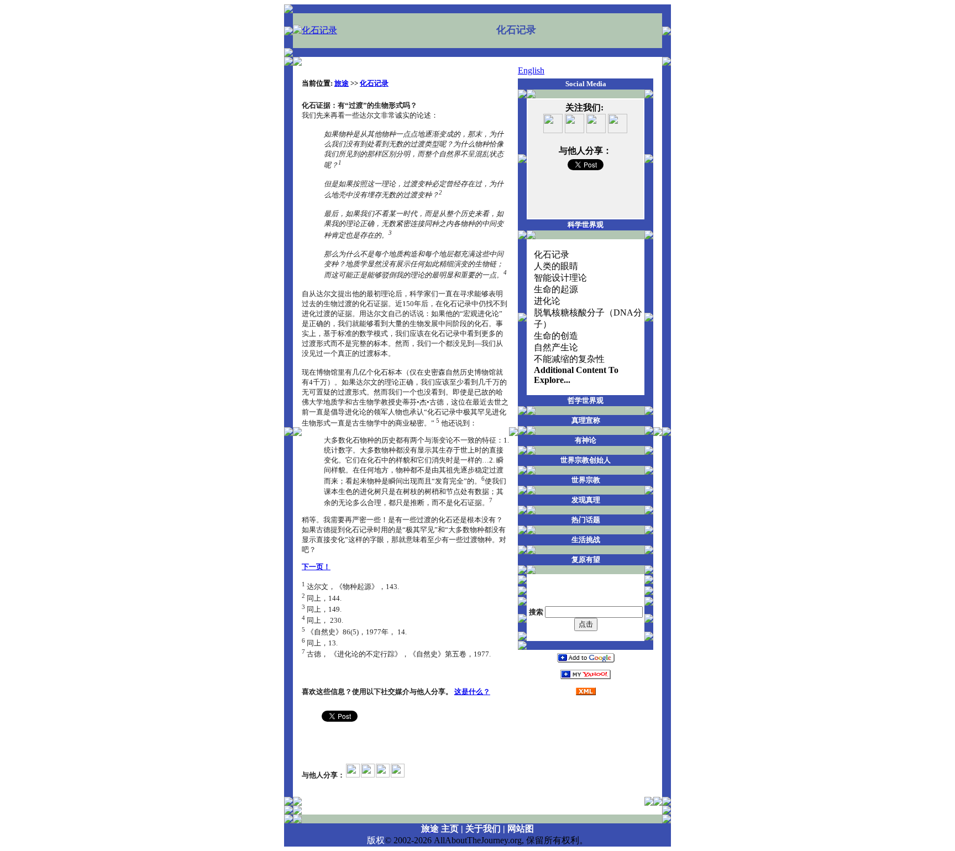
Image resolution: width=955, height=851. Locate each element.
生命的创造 (556, 335)
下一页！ (316, 567)
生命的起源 (556, 289)
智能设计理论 (560, 277)
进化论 (547, 301)
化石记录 (374, 83)
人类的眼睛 (556, 266)
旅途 (341, 83)
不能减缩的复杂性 (569, 359)
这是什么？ (472, 691)
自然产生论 (556, 347)
